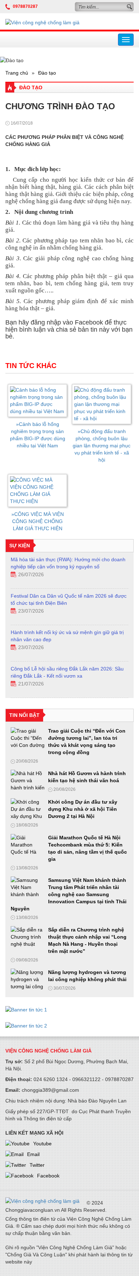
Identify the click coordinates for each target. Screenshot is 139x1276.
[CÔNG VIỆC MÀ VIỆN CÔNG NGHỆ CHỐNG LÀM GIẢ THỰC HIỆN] (37, 490)
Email (33, 1154)
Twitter (37, 1165)
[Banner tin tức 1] (26, 1007)
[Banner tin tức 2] (26, 1023)
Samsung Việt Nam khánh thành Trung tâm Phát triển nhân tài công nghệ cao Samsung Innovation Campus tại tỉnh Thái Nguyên (69, 894)
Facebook (48, 1176)
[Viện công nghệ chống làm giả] (42, 22)
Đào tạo (47, 73)
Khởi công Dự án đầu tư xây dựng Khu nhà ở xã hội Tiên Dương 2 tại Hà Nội (82, 809)
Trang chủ (16, 73)
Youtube (42, 1143)
